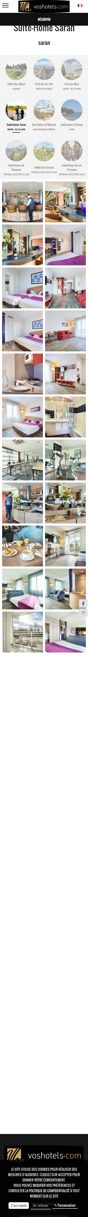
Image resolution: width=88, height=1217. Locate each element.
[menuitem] (83, 603)
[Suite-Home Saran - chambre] (65, 244)
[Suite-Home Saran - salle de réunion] (22, 460)
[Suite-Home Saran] (22, 201)
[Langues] (80, 6)
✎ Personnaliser (65, 1205)
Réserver (44, 19)
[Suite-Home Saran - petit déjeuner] (22, 503)
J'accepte (19, 1205)
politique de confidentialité (49, 1190)
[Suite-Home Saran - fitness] (65, 460)
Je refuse (40, 1205)
